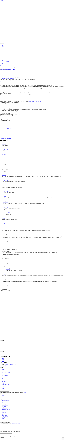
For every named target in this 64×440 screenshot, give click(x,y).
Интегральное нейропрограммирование (6, 404)
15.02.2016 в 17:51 (7, 207)
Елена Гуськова (2, 69)
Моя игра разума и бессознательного (6, 377)
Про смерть (3, 383)
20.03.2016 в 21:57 (4, 218)
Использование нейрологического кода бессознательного (34, 101)
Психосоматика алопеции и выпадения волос (10, 364)
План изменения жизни (9, 135)
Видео (2, 62)
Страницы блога (2, 43)
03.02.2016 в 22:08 (5, 149)
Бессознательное (3, 401)
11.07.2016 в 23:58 (4, 228)
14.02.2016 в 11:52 (5, 191)
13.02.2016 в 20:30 (5, 180)
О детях (2, 379)
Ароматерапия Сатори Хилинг (5, 400)
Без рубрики (3, 369)
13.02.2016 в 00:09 (4, 175)
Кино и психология (4, 374)
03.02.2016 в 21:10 (4, 154)
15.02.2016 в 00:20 (4, 196)
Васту (2, 370)
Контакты (8, 366)
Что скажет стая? (9, 128)
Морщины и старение (4, 376)
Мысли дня (3, 378)
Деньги (2, 403)
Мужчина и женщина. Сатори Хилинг (6, 409)
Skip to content (1, 0)
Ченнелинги (3, 418)
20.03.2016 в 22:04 (5, 223)
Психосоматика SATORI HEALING (9, 69)
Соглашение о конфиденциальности (16, 423)
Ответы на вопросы (4, 412)
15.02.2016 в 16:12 (5, 202)
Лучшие (2, 360)
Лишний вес (3, 407)
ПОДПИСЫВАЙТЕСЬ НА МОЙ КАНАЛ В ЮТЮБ (8, 78)
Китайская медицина (4, 406)
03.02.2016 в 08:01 (4, 144)
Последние (3, 361)
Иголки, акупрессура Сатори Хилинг (6, 372)
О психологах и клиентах (4, 380)
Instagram (3, 359)
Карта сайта (3, 46)
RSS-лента (3, 396)
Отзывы (2, 63)
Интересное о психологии (5, 373)
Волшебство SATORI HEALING (5, 371)
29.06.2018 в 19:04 (4, 274)
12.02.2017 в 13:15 (8, 269)
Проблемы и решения (4, 415)
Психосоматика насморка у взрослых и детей (5, 138)
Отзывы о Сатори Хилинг (5, 381)
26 (14, 69)
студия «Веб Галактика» (7, 424)
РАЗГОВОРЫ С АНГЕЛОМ (5, 416)
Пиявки (2, 413)
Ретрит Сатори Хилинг (4, 385)
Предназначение (3, 382)
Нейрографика (3, 410)
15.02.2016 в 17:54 (8, 212)
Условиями (24, 392)
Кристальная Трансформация (5, 375)
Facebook (3, 358)
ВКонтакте (3, 357)
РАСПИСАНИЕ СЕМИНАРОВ (5, 61)
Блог (2, 45)
